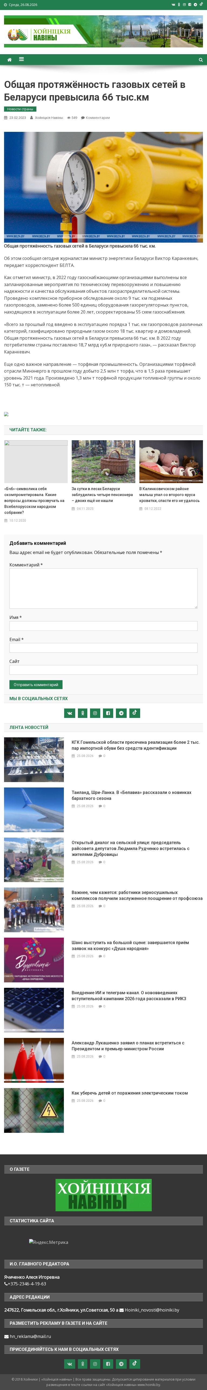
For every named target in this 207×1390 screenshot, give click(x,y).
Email (16, 639)
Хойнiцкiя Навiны (49, 118)
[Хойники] (104, 1195)
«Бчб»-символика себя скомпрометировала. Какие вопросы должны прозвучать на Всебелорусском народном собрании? (34, 501)
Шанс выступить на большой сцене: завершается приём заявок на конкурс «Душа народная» (130, 945)
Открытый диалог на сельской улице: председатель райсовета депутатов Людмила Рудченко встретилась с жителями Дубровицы (130, 848)
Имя (15, 617)
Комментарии (98, 117)
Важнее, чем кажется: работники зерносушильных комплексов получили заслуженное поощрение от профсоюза (137, 895)
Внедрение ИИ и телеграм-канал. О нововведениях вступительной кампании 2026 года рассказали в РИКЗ (129, 995)
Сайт (14, 661)
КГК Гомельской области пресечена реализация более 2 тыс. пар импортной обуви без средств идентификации (136, 745)
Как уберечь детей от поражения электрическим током (130, 1093)
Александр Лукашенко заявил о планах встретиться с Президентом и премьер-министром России (128, 1045)
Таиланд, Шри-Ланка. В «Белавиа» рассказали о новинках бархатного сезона (131, 795)
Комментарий (26, 565)
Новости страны (20, 109)
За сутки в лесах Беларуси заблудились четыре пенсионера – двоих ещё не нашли (102, 495)
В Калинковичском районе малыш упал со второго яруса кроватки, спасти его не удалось (169, 495)
